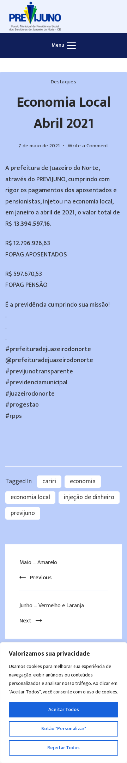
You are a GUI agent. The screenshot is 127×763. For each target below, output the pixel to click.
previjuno (23, 513)
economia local (30, 497)
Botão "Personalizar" (63, 728)
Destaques (63, 81)
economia (83, 481)
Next (25, 621)
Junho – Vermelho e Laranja (51, 605)
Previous (41, 577)
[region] (63, 702)
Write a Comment (88, 145)
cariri (49, 481)
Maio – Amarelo (38, 562)
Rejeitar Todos (63, 748)
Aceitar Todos (63, 709)
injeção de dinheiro (89, 497)
